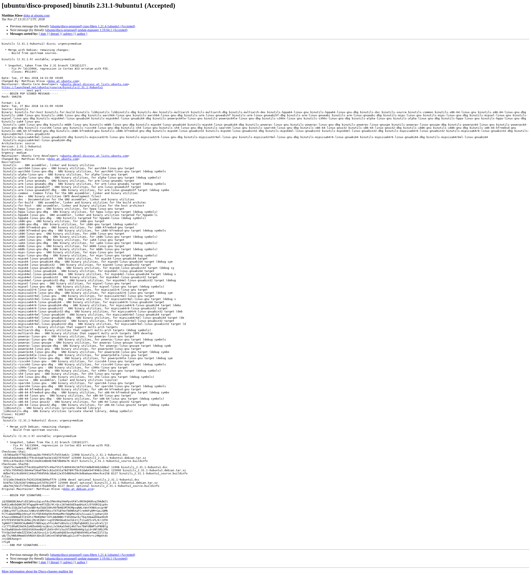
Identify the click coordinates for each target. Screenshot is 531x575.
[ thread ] (55, 33)
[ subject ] (67, 33)
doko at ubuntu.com (36, 15)
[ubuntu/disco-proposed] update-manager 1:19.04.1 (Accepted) (86, 30)
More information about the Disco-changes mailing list (37, 571)
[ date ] (43, 33)
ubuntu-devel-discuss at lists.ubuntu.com (94, 84)
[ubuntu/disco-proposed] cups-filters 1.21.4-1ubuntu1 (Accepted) (92, 26)
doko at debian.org (78, 489)
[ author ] (81, 33)
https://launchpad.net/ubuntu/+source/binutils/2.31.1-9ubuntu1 (52, 87)
